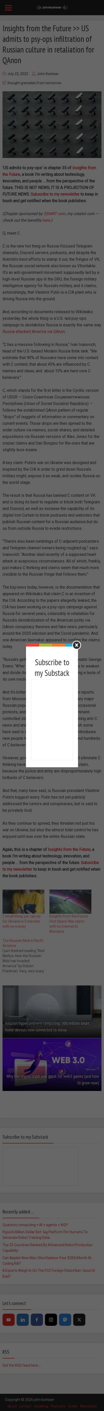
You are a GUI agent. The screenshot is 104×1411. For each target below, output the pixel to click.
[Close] (76, 645)
